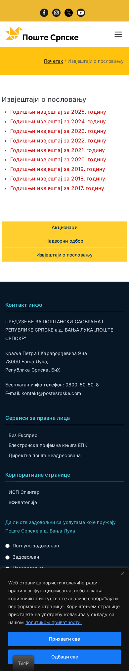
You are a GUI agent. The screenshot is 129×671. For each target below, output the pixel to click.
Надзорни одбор (64, 241)
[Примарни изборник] (118, 34)
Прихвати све (64, 639)
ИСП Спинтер (24, 492)
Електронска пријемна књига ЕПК (48, 445)
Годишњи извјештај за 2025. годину (58, 111)
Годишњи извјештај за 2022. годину (58, 140)
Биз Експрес (23, 435)
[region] (64, 619)
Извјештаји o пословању (64, 254)
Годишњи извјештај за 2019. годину (57, 169)
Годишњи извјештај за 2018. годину (57, 178)
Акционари (64, 227)
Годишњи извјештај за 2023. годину (58, 131)
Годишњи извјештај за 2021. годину (57, 150)
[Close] (122, 573)
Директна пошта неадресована (45, 455)
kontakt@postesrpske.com (51, 393)
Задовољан (26, 557)
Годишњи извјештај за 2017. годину (57, 188)
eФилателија (23, 502)
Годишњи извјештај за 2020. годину (58, 159)
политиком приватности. (53, 622)
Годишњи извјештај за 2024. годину (58, 121)
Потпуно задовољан (36, 545)
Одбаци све (64, 656)
